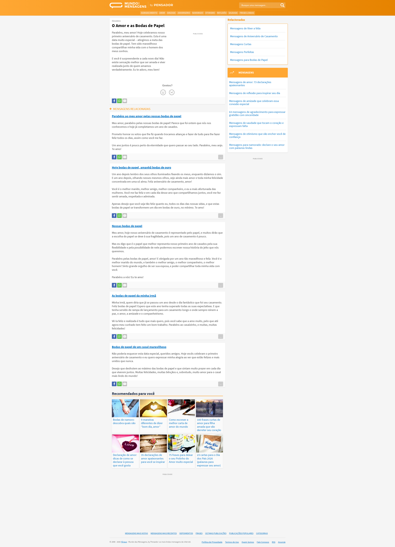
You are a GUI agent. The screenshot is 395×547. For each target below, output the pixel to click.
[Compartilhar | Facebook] (114, 101)
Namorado (197, 12)
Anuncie (281, 542)
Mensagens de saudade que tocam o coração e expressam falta (256, 124)
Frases (199, 533)
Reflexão (221, 12)
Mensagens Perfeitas (242, 52)
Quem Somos (248, 542)
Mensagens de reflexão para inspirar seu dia (254, 93)
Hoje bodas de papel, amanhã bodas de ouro (141, 167)
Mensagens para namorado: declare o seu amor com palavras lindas (257, 146)
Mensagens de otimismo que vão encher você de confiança (257, 135)
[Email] (124, 101)
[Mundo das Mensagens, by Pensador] (152, 5)
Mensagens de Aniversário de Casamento (254, 36)
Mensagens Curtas (240, 44)
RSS (273, 542)
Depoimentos (186, 533)
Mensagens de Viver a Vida (245, 28)
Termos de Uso (232, 542)
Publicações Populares (241, 533)
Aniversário (184, 12)
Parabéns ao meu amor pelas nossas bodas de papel (146, 116)
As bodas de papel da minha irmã (134, 295)
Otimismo (210, 12)
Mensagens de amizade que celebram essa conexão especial (254, 102)
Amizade (171, 12)
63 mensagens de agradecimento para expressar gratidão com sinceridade (257, 113)
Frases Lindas (247, 12)
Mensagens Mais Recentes (164, 533)
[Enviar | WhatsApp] (119, 101)
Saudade (233, 12)
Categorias (262, 533)
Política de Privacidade (212, 542)
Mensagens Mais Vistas (136, 533)
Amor (162, 12)
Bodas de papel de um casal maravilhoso (139, 347)
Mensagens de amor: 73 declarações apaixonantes (250, 83)
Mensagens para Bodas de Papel (249, 60)
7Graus (124, 542)
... (221, 157)
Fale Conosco (263, 542)
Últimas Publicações (215, 533)
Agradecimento (149, 12)
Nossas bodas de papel (127, 226)
